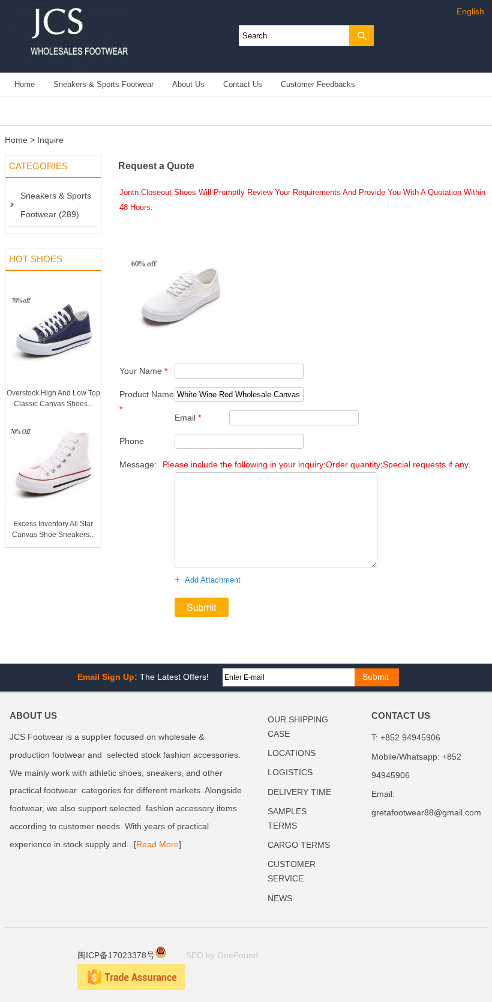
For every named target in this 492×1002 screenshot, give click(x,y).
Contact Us (242, 84)
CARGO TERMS (299, 845)
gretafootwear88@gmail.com (426, 812)
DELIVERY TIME (299, 792)
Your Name (143, 371)
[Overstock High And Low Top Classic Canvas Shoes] (53, 385)
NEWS (280, 898)
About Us (188, 84)
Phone (131, 441)
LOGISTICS (290, 772)
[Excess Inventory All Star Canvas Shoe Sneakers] (53, 516)
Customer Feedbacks (318, 84)
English (470, 11)
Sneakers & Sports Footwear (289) (55, 205)
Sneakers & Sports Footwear (103, 84)
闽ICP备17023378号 (116, 955)
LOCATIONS (292, 753)
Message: (294, 464)
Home (24, 84)
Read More (157, 844)
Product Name (146, 401)
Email (188, 417)
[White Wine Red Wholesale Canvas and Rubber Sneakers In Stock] (177, 346)
